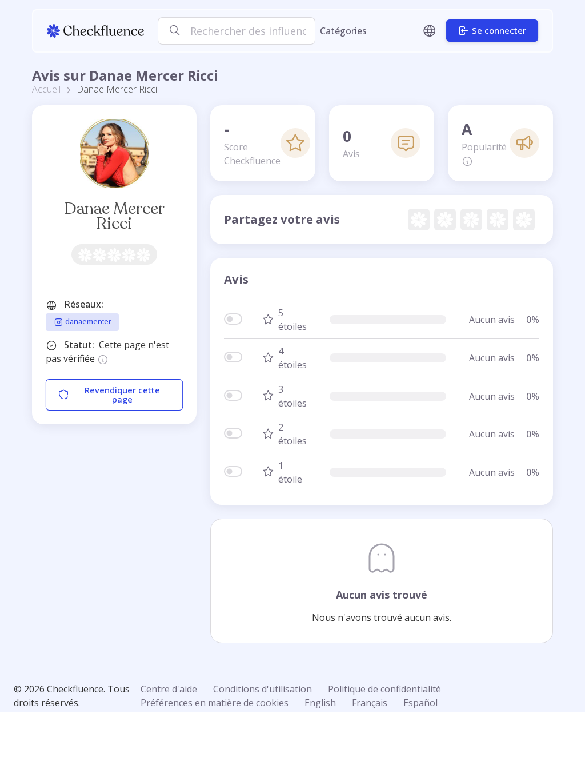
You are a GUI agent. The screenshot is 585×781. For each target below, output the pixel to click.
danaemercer (87, 321)
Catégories (343, 31)
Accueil (46, 89)
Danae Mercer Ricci (114, 215)
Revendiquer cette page (122, 394)
